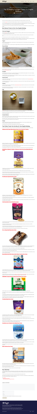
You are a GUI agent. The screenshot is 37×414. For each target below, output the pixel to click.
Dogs (25, 1)
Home (10, 7)
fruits (5, 32)
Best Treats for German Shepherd (6, 378)
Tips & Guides (13, 7)
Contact (33, 1)
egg (3, 110)
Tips (28, 1)
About (30, 1)
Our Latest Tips (22, 1)
